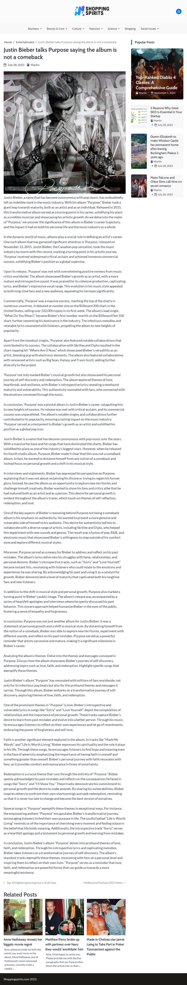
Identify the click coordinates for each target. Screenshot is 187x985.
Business (33, 28)
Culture (76, 28)
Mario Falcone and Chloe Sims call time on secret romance (166, 182)
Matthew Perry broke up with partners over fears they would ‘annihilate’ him (64, 944)
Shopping (130, 28)
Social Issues (148, 28)
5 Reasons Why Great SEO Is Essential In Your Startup (166, 112)
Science (112, 28)
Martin (35, 64)
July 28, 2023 (165, 124)
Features (94, 28)
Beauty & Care (55, 28)
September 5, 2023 (164, 92)
